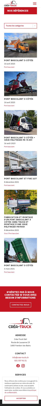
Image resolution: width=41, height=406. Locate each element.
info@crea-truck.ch (20, 357)
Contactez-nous (20, 305)
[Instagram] (23, 367)
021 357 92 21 (20, 360)
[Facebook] (18, 367)
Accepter (21, 398)
